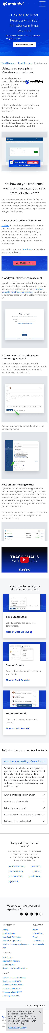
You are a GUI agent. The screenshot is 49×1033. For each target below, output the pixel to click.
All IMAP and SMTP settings (14, 977)
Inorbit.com (34, 876)
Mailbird (5, 225)
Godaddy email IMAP (11, 995)
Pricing (5, 930)
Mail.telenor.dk (16, 876)
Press (35, 937)
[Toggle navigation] (42, 3)
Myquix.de (13, 881)
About (35, 930)
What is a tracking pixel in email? (19, 794)
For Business (38, 940)
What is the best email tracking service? (22, 814)
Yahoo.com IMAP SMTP (12, 992)
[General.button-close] (40, 1011)
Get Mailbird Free (24, 44)
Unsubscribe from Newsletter (15, 968)
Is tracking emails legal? (15, 808)
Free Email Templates (12, 937)
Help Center (8, 957)
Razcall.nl (36, 866)
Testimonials (38, 944)
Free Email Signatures (12, 940)
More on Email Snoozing (18, 680)
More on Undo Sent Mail (18, 728)
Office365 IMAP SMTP (11, 988)
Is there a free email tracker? (17, 821)
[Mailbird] (13, 3)
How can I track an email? (16, 801)
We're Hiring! (38, 933)
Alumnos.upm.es (16, 866)
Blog (4, 948)
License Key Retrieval (11, 961)
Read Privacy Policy (17, 1027)
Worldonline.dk (16, 871)
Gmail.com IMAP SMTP (12, 981)
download (26, 249)
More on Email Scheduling (19, 631)
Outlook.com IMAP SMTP (13, 985)
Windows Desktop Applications (15, 944)
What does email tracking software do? (22, 761)
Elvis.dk (37, 871)
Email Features (9, 933)
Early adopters (9, 964)
